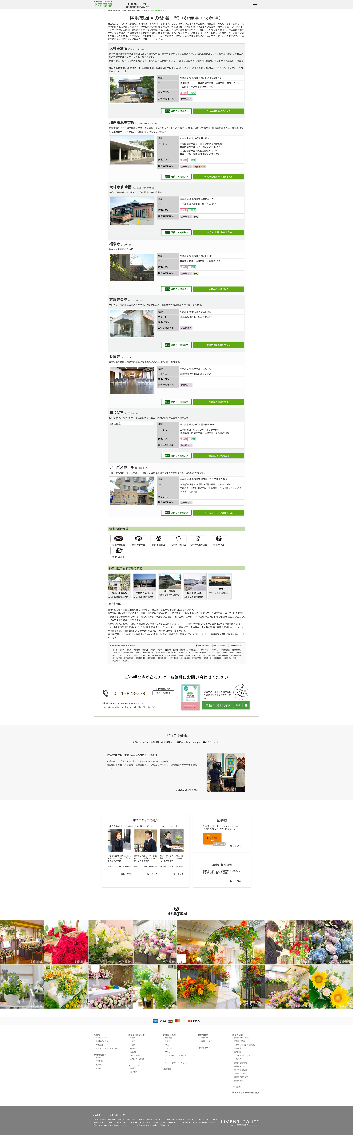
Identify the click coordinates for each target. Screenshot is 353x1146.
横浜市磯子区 (223, 655)
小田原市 (168, 650)
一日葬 (133, 1044)
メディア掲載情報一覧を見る (183, 790)
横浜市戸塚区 (196, 658)
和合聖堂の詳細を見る (219, 455)
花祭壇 (97, 1034)
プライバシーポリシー (119, 1115)
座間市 (181, 652)
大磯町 (153, 650)
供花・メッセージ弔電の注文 (245, 1092)
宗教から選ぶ (169, 1034)
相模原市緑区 (160, 652)
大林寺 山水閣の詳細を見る (218, 232)
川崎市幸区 (214, 650)
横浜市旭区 (218, 544)
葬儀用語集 (238, 1080)
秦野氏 (232, 652)
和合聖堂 (116, 412)
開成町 (175, 650)
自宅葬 (133, 1048)
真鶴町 (136, 655)
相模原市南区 (171, 652)
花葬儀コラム (204, 1047)
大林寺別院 (118, 48)
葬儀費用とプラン (136, 1034)
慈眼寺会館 (118, 299)
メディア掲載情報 (177, 735)
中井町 (211, 652)
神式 (167, 1044)
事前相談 (237, 1052)
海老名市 (145, 650)
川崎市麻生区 (191, 650)
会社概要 (236, 1086)
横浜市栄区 (151, 658)
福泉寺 (114, 243)
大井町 (160, 650)
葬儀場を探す (100, 1054)
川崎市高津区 (225, 650)
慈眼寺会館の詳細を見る (218, 345)
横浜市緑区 (116, 661)
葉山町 (239, 652)
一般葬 (133, 1041)
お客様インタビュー (208, 1041)
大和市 (165, 655)
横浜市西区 (217, 658)
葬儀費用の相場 (240, 1070)
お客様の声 (203, 1034)
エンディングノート (242, 1055)
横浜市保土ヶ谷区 (198, 544)
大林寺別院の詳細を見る (218, 111)
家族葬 (133, 1037)
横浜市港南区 (128, 658)
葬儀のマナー (239, 1066)
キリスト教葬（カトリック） (176, 1062)
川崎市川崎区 (203, 650)
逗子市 (195, 652)
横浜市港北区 (158, 544)
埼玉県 (98, 1068)
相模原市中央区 (148, 652)
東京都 (98, 1057)
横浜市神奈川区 (178, 544)
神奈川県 (99, 1061)
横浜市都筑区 (138, 544)
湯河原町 (173, 655)
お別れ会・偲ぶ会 (137, 1059)
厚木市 (122, 650)
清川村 (138, 652)
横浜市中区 (207, 658)
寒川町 (188, 652)
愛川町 (115, 650)
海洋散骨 (133, 1071)
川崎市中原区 (117, 652)
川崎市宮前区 (128, 652)
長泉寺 (114, 356)
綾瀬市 (129, 650)
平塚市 (115, 655)
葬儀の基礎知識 (240, 1062)
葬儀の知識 (237, 1034)
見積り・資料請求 (176, 111)
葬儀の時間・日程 (241, 1037)
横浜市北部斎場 (121, 122)
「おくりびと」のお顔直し (245, 1044)
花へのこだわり (102, 1037)
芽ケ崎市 (203, 652)
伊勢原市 (137, 650)
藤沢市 (122, 655)
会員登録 (167, 1069)
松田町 (129, 655)
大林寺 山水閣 (120, 186)
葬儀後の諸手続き (241, 1077)
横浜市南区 (126, 661)
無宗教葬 (168, 1037)
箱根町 (225, 652)
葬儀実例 (99, 1044)
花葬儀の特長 (239, 1041)
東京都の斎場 (235, 645)
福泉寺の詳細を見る (218, 289)
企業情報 (96, 1115)
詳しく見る (126, 874)
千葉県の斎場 (219, 645)
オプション (133, 1065)
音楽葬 (133, 1068)
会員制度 (237, 1059)
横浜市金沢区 (117, 658)
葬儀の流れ (238, 1048)
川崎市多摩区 (236, 650)
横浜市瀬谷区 (118, 556)
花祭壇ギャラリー (103, 1041)
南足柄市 (151, 655)
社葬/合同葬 (135, 1055)
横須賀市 (182, 655)
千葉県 (98, 1064)
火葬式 (133, 1052)
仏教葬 (167, 1041)
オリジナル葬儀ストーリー (106, 1048)
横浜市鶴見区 (185, 658)
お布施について (240, 1073)
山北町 (158, 655)
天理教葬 (168, 1048)
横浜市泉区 (213, 655)
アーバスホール (121, 466)
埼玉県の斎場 (203, 645)
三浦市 (143, 655)
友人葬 (167, 1052)
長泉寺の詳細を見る (218, 402)
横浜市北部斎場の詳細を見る (218, 176)
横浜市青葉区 (118, 544)
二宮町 (218, 652)
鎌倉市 (182, 650)
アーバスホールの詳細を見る (218, 512)
